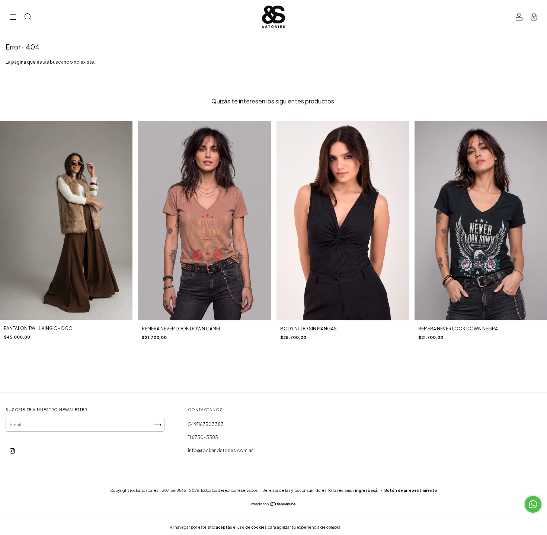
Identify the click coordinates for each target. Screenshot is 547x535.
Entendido (362, 527)
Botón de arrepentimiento (410, 490)
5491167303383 (206, 424)
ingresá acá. (366, 490)
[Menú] (13, 17)
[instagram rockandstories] (12, 451)
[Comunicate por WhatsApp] (533, 504)
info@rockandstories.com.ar (220, 450)
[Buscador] (28, 17)
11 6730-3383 (203, 437)
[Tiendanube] (273, 505)
